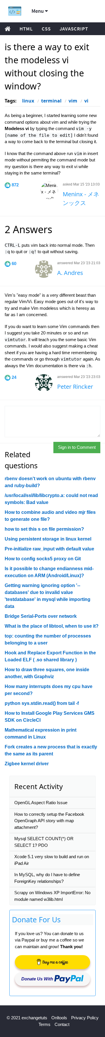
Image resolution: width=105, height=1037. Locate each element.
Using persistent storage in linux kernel (48, 538)
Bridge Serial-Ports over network (41, 616)
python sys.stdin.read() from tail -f (42, 703)
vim (73, 101)
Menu (38, 11)
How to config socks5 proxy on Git (43, 558)
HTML (26, 29)
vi (86, 101)
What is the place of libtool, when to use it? (52, 626)
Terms (44, 1024)
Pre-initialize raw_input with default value (49, 548)
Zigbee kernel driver (27, 763)
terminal (51, 101)
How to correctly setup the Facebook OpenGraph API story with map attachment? (49, 821)
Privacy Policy (85, 1017)
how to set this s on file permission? (44, 529)
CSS (46, 29)
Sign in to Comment (77, 447)
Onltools (59, 1017)
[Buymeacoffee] (52, 962)
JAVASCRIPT (74, 29)
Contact (62, 1024)
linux (28, 101)
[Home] (15, 11)
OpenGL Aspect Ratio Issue (40, 802)
